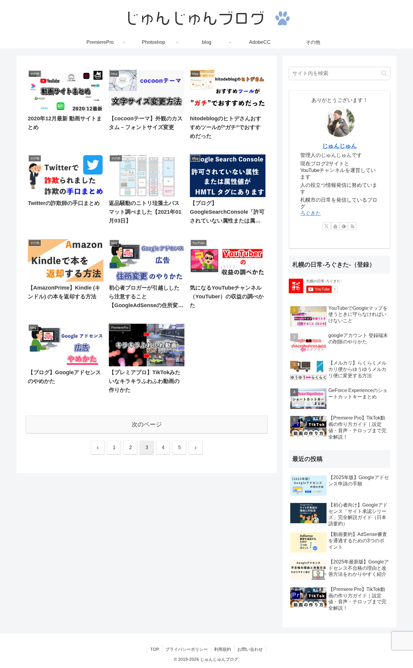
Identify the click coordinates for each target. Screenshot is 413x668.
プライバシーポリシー (186, 649)
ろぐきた (310, 213)
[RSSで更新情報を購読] (352, 226)
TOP (154, 649)
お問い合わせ (250, 649)
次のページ (147, 424)
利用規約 (222, 649)
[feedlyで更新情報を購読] (344, 226)
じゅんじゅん (339, 146)
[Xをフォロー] (326, 226)
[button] (384, 73)
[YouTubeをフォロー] (335, 226)
